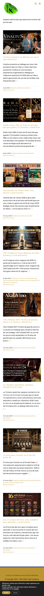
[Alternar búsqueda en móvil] (36, 4)
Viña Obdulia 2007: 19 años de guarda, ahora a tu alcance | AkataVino (20, 321)
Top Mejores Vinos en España (28, 280)
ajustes (16, 589)
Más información (8, 90)
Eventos (28, 88)
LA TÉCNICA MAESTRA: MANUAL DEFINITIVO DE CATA (18, 386)
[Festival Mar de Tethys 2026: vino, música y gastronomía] (22, 175)
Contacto (9, 575)
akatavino (14, 88)
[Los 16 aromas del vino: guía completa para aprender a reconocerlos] (22, 505)
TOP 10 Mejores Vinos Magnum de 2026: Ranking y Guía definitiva (21, 254)
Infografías (31, 416)
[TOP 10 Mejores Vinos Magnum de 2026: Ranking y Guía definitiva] (22, 238)
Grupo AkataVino (32, 575)
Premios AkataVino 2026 (10, 280)
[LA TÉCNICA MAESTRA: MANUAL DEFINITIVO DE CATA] (22, 370)
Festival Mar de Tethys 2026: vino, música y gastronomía (18, 191)
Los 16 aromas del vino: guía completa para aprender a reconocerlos (20, 521)
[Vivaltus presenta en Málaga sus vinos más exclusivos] (22, 42)
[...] (16, 81)
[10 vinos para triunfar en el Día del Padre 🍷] (22, 440)
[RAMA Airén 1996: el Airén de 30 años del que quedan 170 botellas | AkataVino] (22, 110)
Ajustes (15, 592)
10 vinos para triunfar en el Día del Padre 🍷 (18, 437)
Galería (25, 437)
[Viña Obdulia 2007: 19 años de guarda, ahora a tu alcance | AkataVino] (22, 305)
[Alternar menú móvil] (40, 4)
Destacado (21, 88)
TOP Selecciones (18, 482)
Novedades (30, 153)
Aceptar (6, 592)
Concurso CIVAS (24, 278)
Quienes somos (19, 575)
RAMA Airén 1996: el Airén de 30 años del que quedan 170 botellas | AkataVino (21, 126)
